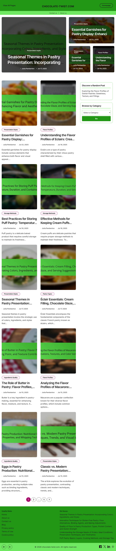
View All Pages (9, 5)
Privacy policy (8, 528)
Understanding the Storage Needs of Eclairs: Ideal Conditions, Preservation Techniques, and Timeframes (86, 533)
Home (4, 514)
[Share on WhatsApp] (113, 547)
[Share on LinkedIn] (109, 547)
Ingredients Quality (10, 377)
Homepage (106, 5)
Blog (4, 525)
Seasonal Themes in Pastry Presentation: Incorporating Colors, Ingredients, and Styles (86, 515)
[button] (62, 45)
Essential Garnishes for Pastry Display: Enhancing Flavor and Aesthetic (34, 62)
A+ (4, 547)
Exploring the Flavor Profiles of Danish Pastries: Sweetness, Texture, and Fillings (95, 93)
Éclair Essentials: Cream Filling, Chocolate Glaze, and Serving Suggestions (58, 303)
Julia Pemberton (27, 69)
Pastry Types (47, 294)
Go (96, 119)
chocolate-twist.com (58, 6)
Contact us (53, 13)
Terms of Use (7, 531)
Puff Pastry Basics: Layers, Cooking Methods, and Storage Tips (87, 538)
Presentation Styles (34, 50)
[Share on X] (105, 547)
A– (10, 547)
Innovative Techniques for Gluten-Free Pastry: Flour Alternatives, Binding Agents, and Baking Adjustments (83, 521)
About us (63, 13)
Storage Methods (10, 213)
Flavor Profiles (103, 52)
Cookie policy (8, 535)
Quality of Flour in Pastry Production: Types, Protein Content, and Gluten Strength (86, 527)
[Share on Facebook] (100, 547)
